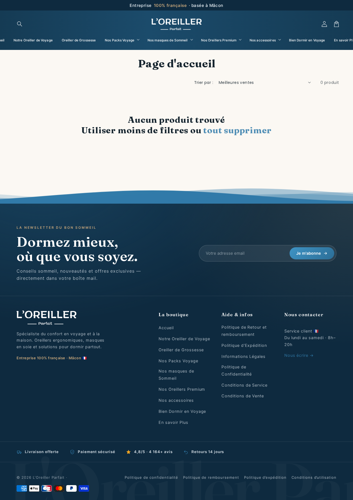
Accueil (166, 327)
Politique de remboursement (211, 477)
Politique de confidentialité (151, 477)
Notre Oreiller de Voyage (184, 338)
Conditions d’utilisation (314, 477)
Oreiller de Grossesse (181, 349)
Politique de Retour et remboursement (244, 331)
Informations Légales (243, 356)
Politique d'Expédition (244, 345)
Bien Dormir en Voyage (182, 411)
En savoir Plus (173, 422)
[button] (20, 24)
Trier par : (203, 82)
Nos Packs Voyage (178, 360)
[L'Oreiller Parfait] (79, 317)
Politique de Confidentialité (236, 371)
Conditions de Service (244, 385)
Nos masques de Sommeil (176, 375)
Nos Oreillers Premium (182, 389)
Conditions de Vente (242, 395)
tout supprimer (237, 130)
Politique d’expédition (265, 477)
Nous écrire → (299, 355)
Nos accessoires (176, 400)
